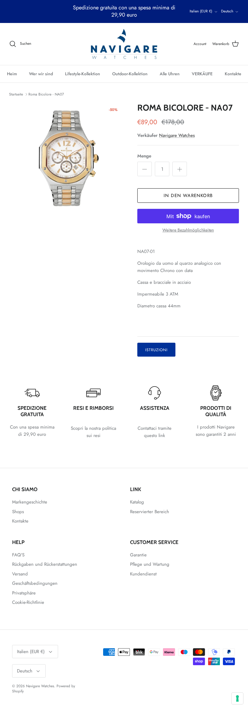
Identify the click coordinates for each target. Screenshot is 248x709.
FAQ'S (18, 555)
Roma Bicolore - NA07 (46, 94)
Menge (144, 156)
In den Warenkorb (188, 195)
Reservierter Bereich (149, 511)
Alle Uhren (170, 74)
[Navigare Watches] (124, 44)
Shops (18, 511)
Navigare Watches (177, 135)
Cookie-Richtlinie (28, 602)
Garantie (138, 555)
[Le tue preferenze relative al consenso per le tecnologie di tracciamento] (237, 698)
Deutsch (227, 11)
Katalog (137, 502)
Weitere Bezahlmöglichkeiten (188, 230)
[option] (66, 160)
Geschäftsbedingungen (34, 583)
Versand (20, 574)
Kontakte (233, 74)
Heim (12, 74)
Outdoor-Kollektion (130, 74)
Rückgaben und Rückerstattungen (44, 564)
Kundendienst (143, 574)
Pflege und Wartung (149, 564)
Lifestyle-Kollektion (82, 74)
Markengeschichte (29, 502)
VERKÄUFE (202, 74)
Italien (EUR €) (201, 11)
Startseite (16, 94)
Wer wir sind (41, 74)
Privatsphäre (24, 593)
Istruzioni (156, 350)
